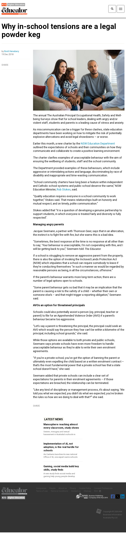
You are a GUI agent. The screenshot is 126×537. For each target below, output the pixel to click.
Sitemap (87, 491)
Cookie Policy (85, 488)
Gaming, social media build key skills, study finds (61, 468)
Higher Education (16, 4)
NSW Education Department (98, 143)
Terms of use (42, 491)
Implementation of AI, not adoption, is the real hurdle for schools (61, 447)
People (52, 488)
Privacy (73, 488)
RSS (96, 491)
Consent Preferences (103, 488)
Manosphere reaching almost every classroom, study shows (61, 426)
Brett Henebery (11, 51)
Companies (41, 488)
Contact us (76, 491)
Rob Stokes (64, 189)
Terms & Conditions (59, 491)
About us (63, 488)
